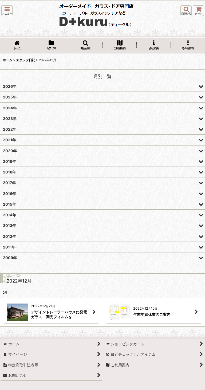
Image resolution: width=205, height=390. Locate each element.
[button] (7, 10)
